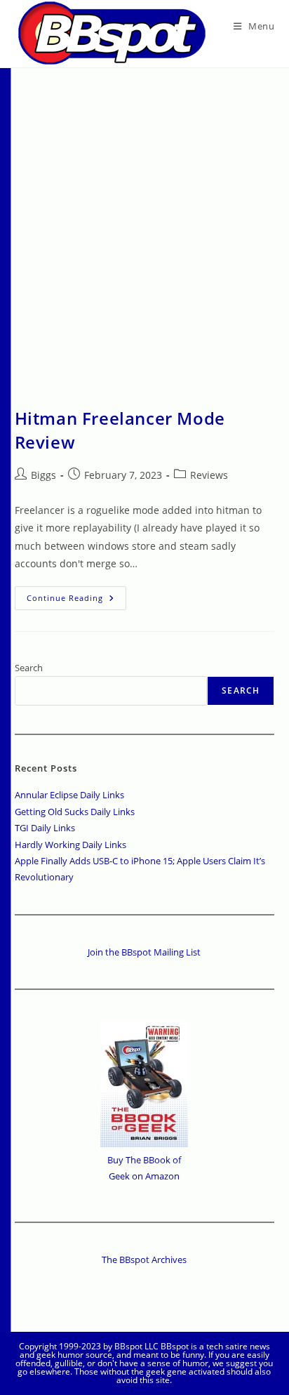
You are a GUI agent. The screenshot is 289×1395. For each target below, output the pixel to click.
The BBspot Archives (144, 1259)
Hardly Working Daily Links (70, 844)
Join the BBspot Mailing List (144, 952)
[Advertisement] (144, 219)
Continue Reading (76, 600)
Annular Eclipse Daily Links (69, 794)
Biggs (43, 475)
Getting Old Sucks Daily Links (75, 811)
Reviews (209, 475)
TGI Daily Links (45, 827)
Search (29, 667)
